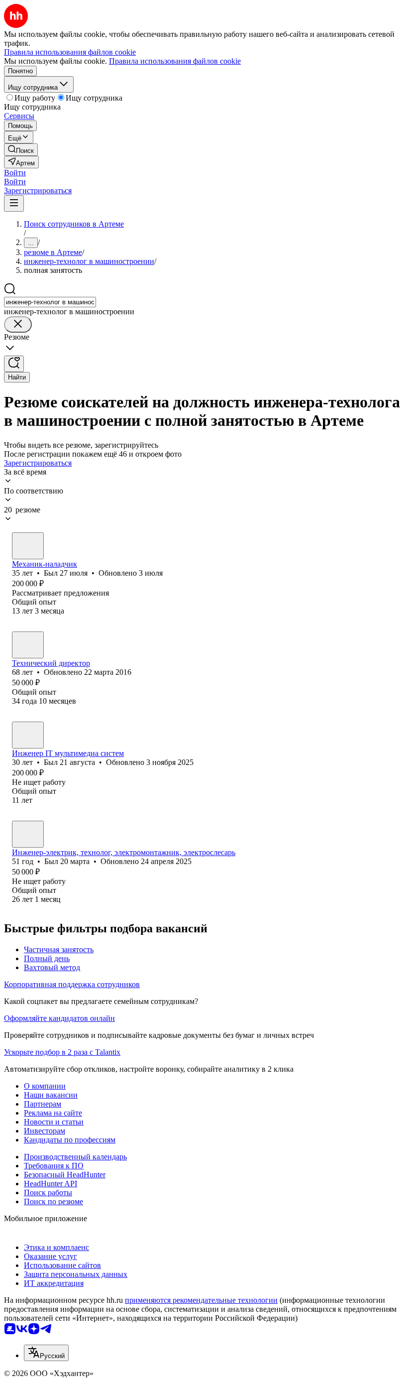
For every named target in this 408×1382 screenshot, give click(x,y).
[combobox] (50, 302)
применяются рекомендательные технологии (201, 1300)
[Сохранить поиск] (14, 364)
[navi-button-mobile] (14, 203)
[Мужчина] (28, 545)
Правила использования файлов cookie (175, 61)
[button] (15, 172)
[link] (21, 149)
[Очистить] (18, 324)
